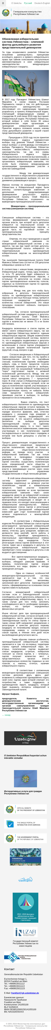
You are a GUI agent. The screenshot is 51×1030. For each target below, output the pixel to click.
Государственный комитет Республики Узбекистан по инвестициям (25, 943)
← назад (6, 715)
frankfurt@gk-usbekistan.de (25, 993)
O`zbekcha (16, 3)
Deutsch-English (42, 3)
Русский (28, 3)
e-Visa (25, 743)
